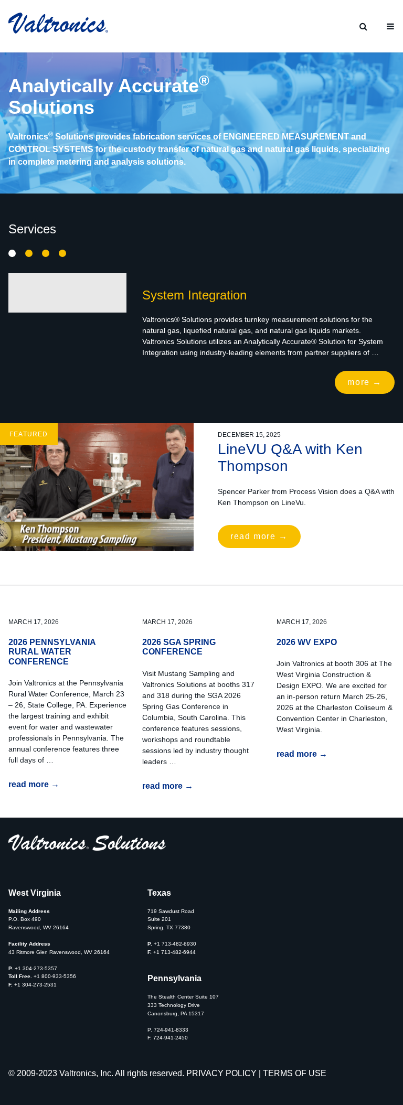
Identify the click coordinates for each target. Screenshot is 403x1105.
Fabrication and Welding (29, 254)
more (364, 382)
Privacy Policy (221, 1073)
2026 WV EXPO (307, 642)
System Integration (12, 254)
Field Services (62, 254)
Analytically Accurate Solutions (45, 253)
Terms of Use (294, 1073)
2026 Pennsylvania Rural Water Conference (52, 652)
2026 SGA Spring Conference (179, 647)
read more (259, 536)
